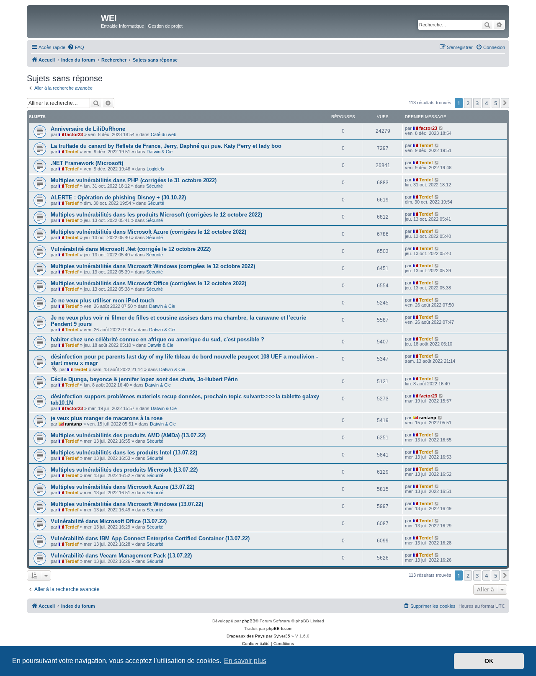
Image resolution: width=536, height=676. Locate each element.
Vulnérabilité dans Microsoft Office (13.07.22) (109, 521)
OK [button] (488, 661)
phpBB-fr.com (279, 628)
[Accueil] (65, 20)
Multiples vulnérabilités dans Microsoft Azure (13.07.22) (122, 487)
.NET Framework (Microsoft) (87, 163)
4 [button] (486, 103)
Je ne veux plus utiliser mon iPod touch (103, 300)
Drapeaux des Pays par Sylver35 (258, 636)
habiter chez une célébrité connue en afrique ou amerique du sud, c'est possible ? (157, 339)
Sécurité (154, 185)
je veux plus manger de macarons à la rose (106, 418)
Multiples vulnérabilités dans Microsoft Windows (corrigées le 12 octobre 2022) (153, 266)
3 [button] (477, 103)
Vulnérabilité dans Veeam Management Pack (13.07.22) (121, 555)
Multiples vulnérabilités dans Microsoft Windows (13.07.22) (127, 504)
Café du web (163, 134)
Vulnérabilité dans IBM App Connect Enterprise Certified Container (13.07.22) (150, 538)
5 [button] (495, 103)
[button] (505, 103)
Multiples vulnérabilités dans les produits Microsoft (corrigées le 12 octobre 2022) (156, 215)
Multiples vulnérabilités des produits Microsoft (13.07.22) (124, 470)
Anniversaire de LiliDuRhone (88, 129)
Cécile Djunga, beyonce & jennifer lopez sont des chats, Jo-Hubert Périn (144, 379)
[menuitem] (75, 47)
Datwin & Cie (160, 151)
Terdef (72, 151)
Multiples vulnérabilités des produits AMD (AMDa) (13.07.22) (128, 435)
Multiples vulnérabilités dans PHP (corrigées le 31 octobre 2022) (133, 180)
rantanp (73, 423)
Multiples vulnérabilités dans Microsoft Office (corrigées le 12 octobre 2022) (148, 283)
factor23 (74, 134)
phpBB (248, 621)
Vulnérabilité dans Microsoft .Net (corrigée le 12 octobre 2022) (131, 249)
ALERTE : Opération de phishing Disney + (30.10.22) (118, 197)
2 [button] (467, 103)
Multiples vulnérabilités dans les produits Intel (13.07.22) (124, 452)
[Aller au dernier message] (441, 128)
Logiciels (155, 168)
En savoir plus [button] (245, 660)
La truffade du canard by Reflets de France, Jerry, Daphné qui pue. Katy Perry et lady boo (166, 146)
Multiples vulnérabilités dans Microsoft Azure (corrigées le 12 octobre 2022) (148, 232)
